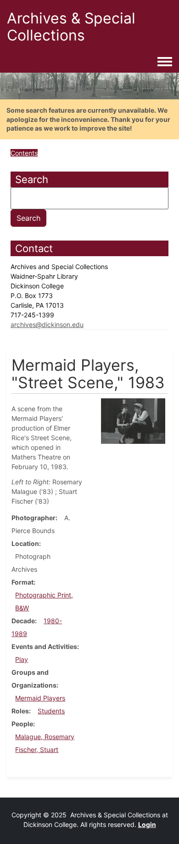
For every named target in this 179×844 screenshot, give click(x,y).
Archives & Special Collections (71, 26)
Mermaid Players (40, 698)
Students (51, 711)
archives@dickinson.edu (47, 324)
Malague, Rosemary (44, 737)
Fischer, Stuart (36, 749)
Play (21, 659)
